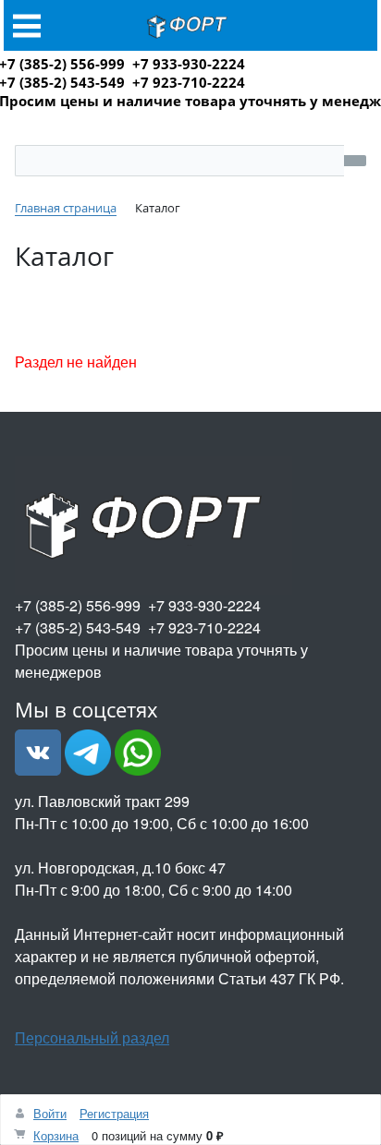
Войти (50, 1113)
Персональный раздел (92, 1037)
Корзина (56, 1135)
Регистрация (114, 1113)
